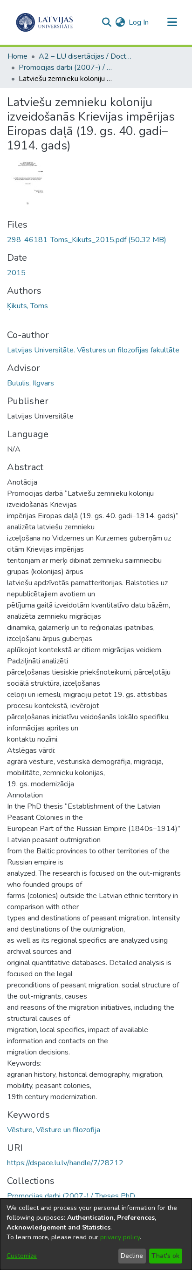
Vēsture (20, 1130)
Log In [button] (139, 22)
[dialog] (96, 1234)
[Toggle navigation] (172, 22)
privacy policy (120, 1237)
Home (17, 56)
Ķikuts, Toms (27, 306)
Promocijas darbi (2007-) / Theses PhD (65, 67)
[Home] (44, 22)
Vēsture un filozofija (68, 1130)
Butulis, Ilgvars (30, 383)
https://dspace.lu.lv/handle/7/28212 (65, 1163)
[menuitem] (120, 22)
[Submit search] (106, 22)
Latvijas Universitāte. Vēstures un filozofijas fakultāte (93, 350)
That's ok (165, 1255)
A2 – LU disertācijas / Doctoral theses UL (85, 56)
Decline (132, 1255)
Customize (22, 1255)
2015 (16, 273)
